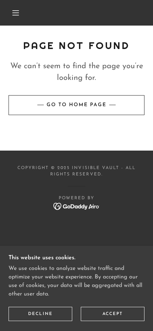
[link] (76, 206)
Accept (112, 314)
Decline (40, 314)
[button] (16, 13)
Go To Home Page (76, 105)
